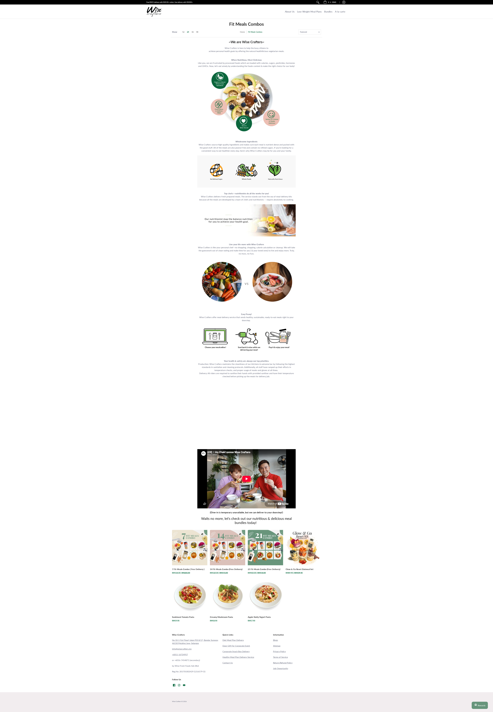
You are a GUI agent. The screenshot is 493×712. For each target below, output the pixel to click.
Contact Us (227, 662)
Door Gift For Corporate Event (236, 646)
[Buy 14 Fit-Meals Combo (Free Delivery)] (227, 547)
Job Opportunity (280, 668)
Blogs (275, 640)
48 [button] (197, 32)
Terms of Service (280, 657)
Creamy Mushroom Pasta (221, 617)
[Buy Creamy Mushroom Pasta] (227, 595)
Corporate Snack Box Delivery (236, 651)
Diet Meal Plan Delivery (233, 640)
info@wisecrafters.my (182, 649)
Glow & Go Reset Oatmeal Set (299, 569)
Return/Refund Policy (282, 662)
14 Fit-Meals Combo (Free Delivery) (226, 569)
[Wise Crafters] (154, 11)
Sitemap (276, 646)
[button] (330, 2)
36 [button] (193, 32)
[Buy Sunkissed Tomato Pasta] (189, 595)
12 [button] (183, 32)
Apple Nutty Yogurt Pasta (259, 617)
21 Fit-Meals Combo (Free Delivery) (264, 569)
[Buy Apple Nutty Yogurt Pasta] (265, 595)
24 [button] (188, 32)
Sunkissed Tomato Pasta (183, 617)
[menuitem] (318, 2)
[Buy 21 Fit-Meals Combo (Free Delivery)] (265, 547)
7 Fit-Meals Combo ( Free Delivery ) (188, 569)
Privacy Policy (279, 651)
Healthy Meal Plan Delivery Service (238, 657)
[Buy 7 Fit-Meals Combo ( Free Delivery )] (189, 547)
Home (242, 32)
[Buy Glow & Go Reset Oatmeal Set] (303, 547)
